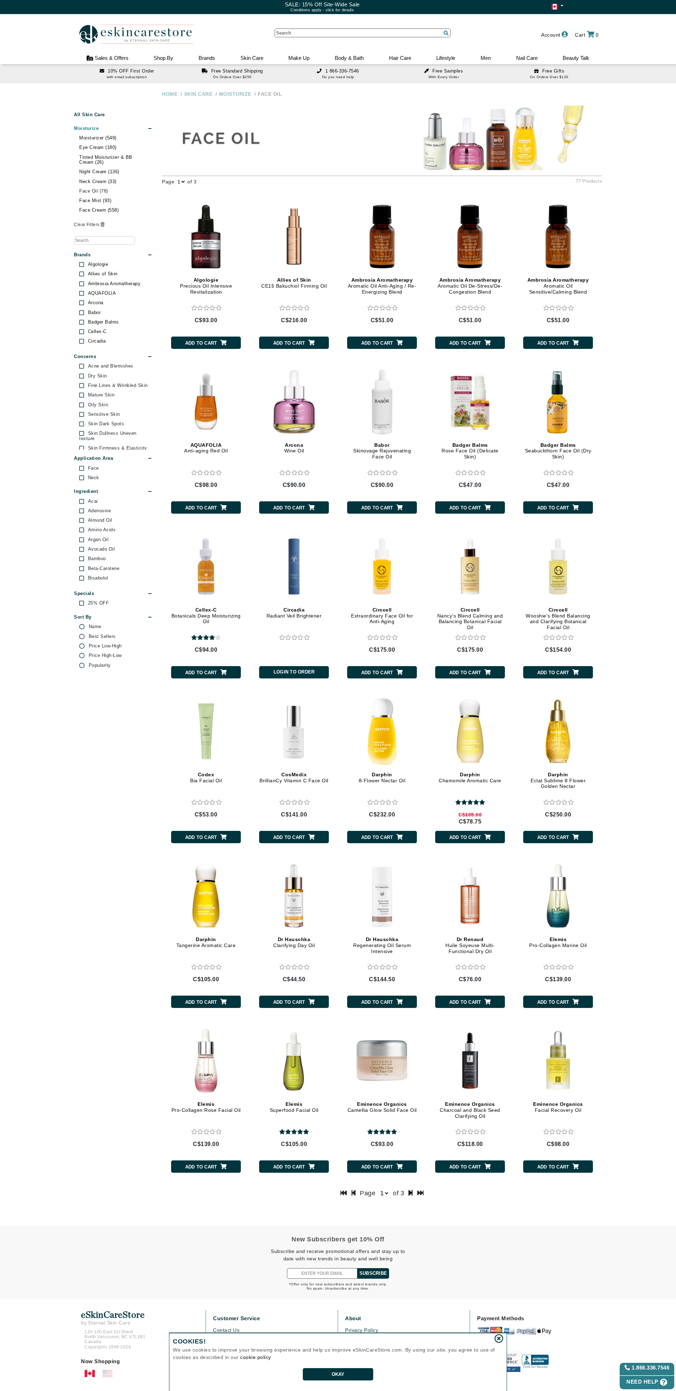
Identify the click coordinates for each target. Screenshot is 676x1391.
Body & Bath (349, 58)
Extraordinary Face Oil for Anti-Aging (382, 616)
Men (486, 58)
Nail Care (527, 58)
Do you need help (338, 77)
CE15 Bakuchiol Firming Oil (294, 283)
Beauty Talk (576, 58)
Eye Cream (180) (98, 147)
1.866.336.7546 (650, 1368)
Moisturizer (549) (98, 137)
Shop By (163, 58)
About (353, 1318)
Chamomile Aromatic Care (470, 777)
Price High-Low (105, 655)
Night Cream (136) (99, 171)
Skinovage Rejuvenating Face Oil (382, 451)
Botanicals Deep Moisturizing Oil (206, 616)
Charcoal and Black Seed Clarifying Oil (470, 1110)
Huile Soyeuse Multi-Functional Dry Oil (470, 945)
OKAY (338, 1374)
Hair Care (400, 58)
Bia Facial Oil (206, 777)
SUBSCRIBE (373, 1273)
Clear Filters (87, 224)
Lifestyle (445, 58)
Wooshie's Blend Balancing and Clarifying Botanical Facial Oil (558, 618)
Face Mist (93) (95, 200)
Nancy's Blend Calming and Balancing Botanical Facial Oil (470, 618)
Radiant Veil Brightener (294, 613)
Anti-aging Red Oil (206, 448)
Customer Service (236, 1318)
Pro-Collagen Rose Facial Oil (206, 1107)
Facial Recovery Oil (558, 1107)
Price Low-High (105, 646)
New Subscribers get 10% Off (338, 1239)
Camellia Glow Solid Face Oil (382, 1107)
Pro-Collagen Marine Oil (558, 942)
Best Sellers (102, 636)
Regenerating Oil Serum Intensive (382, 945)
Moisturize (86, 128)
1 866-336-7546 (342, 71)
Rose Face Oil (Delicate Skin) (470, 451)
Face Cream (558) (99, 210)
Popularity (100, 665)
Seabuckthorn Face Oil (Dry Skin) (558, 451)
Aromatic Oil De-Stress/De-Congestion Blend (470, 286)
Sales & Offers (111, 58)
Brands (207, 58)
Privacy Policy (361, 1330)
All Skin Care (89, 114)
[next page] (411, 1193)
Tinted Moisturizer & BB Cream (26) (105, 160)
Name (95, 626)
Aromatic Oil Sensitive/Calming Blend (558, 286)
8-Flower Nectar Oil (382, 777)
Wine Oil (294, 448)
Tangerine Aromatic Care (206, 942)
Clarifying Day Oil (294, 942)
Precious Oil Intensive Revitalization (206, 286)
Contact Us (226, 1330)
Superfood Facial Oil (294, 1107)
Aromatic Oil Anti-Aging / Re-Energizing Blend (382, 286)
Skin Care (251, 58)
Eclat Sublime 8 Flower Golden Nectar (558, 780)
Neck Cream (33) (98, 181)
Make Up (298, 58)
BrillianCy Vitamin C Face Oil (293, 777)
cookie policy (255, 1357)
